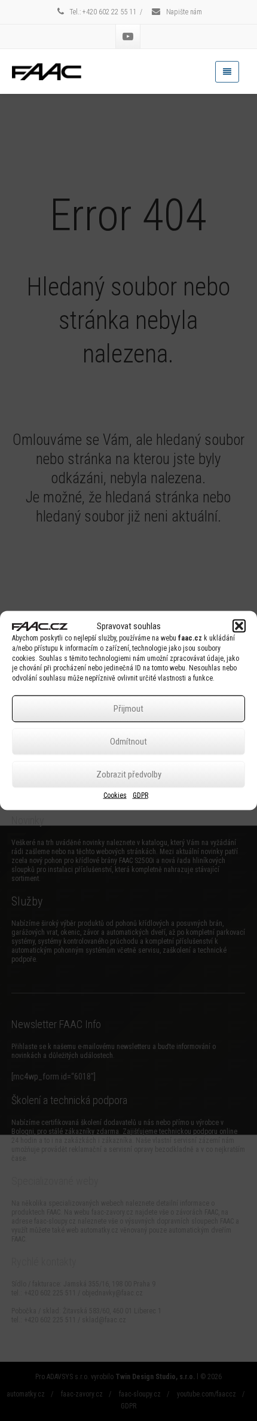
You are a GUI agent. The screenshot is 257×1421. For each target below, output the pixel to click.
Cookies (115, 795)
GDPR (140, 795)
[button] (239, 626)
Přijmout (128, 708)
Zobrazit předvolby (128, 774)
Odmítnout (128, 741)
